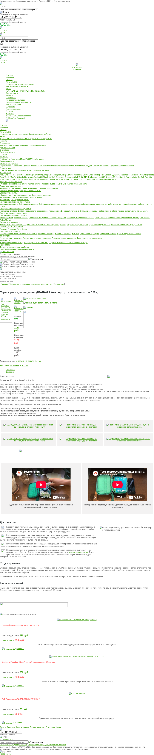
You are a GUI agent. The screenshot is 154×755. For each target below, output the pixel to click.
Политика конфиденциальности (13, 745)
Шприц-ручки (5, 195)
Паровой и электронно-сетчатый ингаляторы (68, 243)
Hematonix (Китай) (131, 218)
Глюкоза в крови (7, 184)
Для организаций (13, 104)
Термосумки (5, 200)
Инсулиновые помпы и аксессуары (15, 202)
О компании (11, 98)
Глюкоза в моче (20, 184)
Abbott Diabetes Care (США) (54, 218)
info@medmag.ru (7, 739)
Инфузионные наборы (28, 204)
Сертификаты (12, 93)
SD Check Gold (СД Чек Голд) (82, 179)
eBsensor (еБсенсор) (129, 175)
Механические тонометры (11, 238)
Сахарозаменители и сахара (12, 234)
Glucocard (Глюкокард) (65, 177)
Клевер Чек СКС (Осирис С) (103, 177)
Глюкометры (5, 168)
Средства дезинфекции (48, 188)
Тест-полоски (5, 173)
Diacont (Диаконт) (112, 175)
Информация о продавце (39, 745)
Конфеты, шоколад (63, 234)
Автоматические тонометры (64, 238)
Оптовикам (50, 727)
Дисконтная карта (37, 727)
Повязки (3, 229)
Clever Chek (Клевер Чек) (93, 175)
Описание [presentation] (10, 370)
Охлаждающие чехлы (20, 200)
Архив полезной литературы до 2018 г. (125, 225)
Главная (4, 284)
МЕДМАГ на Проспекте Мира (18, 116)
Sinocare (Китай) (21, 218)
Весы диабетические (70, 211)
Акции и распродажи (9, 164)
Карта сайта (5, 754)
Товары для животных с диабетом (14, 247)
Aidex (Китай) (5, 220)
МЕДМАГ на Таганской (15, 118)
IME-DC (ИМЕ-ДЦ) (83, 177)
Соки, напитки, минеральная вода (39, 234)
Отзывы (9, 111)
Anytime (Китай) (6, 218)
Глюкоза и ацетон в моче (51, 184)
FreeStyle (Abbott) (146, 175)
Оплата (9, 80)
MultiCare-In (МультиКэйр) (126, 177)
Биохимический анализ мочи (75, 184)
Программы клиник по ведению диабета (17, 249)
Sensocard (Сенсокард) (59, 179)
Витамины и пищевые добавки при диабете (98, 211)
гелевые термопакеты (78, 552)
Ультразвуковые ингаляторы (36, 243)
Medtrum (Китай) (36, 218)
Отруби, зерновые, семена (104, 234)
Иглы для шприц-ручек (21, 195)
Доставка (10, 77)
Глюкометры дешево (21, 166)
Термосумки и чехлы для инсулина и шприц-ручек (21, 197)
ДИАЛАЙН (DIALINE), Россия (28, 361)
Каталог (9, 75)
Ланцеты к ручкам (29, 188)
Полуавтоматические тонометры (37, 238)
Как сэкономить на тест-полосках (20, 84)
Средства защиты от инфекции (13, 213)
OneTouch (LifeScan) (19, 179)
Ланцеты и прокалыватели (11, 186)
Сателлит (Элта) (40, 175)
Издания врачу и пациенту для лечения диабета (88, 225)
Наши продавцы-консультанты (19, 102)
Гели (19, 229)
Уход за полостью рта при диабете (133, 211)
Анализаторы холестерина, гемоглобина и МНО (20, 191)
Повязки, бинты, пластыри (11, 227)
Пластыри (12, 229)
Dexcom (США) (73, 218)
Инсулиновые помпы (9, 204)
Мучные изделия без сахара (129, 234)
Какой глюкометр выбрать (17, 86)
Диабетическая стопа (27, 211)
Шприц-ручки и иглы (8, 193)
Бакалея (75, 234)
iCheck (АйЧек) (48, 177)
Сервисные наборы (135, 204)
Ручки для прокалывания (10, 188)
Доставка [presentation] (10, 372)
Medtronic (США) (87, 218)
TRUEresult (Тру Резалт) (105, 179)
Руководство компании (15, 100)
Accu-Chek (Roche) (8, 175)
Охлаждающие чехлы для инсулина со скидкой (72, 166)
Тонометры (5, 236)
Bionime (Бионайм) (25, 175)
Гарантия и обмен (58, 745)
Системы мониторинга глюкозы (13, 215)
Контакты (10, 114)
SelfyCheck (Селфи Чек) (38, 179)
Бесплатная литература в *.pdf (13, 225)
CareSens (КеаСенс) (57, 175)
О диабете (10, 107)
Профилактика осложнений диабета (15, 209)
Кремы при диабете (8, 211)
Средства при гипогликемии (122, 166)
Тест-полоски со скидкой (41, 166)
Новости (9, 95)
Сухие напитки (86, 234)
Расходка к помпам (101, 166)
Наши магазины (22, 727)
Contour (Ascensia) (74, 175)
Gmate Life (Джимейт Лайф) (30, 177)
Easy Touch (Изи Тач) (9, 177)
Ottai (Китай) (145, 218)
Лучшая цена (11, 82)
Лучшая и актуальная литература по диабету (46, 225)
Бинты (24, 229)
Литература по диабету (10, 222)
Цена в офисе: (8, 640)
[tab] (80, 370)
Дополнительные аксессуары (89, 238)
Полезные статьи (13, 109)
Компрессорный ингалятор (11, 243)
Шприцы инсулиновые (41, 195)
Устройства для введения (116, 204)
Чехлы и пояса (101, 218)
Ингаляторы (5, 240)
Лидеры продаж (7, 161)
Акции (8, 89)
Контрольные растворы (21, 170)
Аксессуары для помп (73, 204)
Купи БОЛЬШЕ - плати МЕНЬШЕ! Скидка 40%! (25, 91)
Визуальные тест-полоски (11, 182)
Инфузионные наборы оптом (51, 204)
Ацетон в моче (34, 184)
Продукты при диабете (10, 231)
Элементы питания (40, 170)
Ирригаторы (5, 245)
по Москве (14, 365)
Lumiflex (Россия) (115, 218)
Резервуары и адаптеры (93, 204)
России (25, 365)
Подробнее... (18, 649)
